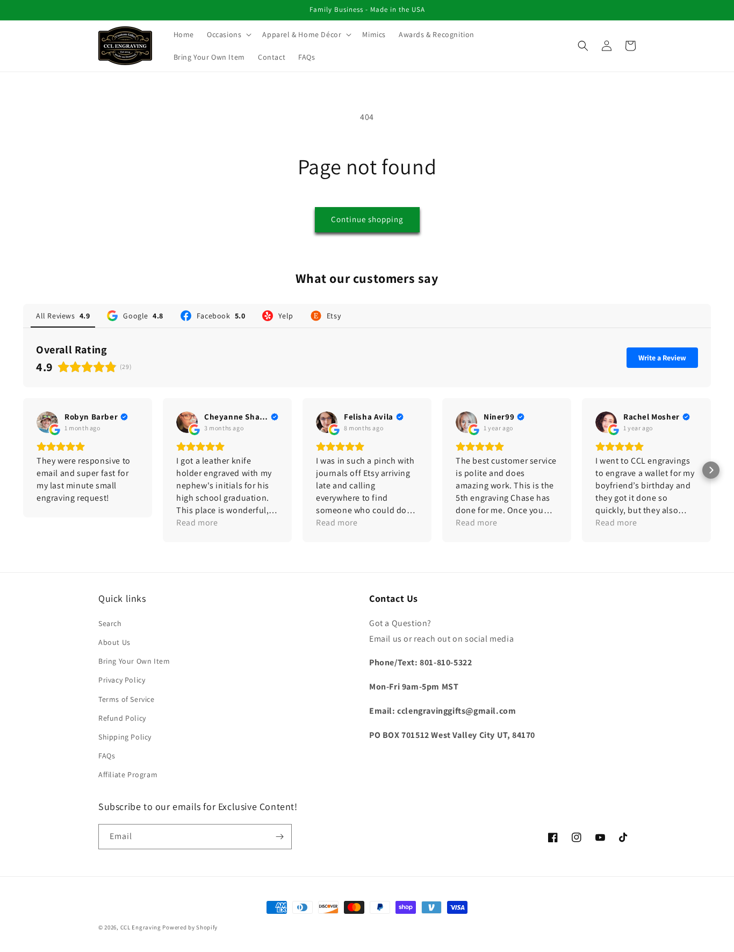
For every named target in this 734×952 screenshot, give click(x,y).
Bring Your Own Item (134, 661)
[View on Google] (47, 422)
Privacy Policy (121, 680)
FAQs (106, 756)
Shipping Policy (125, 737)
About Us (114, 642)
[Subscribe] (279, 836)
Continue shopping (367, 219)
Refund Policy (122, 718)
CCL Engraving (140, 927)
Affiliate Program (127, 774)
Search (110, 623)
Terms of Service (126, 699)
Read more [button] (197, 522)
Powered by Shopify (190, 927)
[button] (228, 34)
